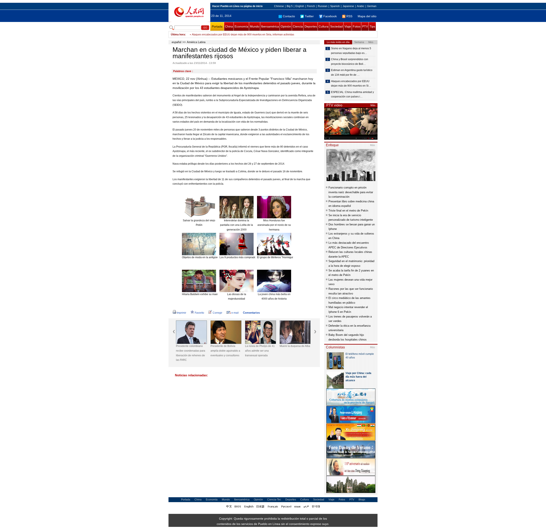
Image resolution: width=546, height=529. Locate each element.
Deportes (311, 26)
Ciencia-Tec (274, 499)
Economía (241, 26)
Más (372, 105)
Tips (372, 26)
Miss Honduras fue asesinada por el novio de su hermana (274, 225)
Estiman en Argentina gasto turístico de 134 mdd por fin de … (351, 72)
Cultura (323, 26)
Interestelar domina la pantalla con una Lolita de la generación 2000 (236, 225)
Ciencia (298, 26)
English (299, 6)
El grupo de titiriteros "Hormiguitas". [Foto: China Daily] (288, 257)
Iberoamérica (270, 26)
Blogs (362, 499)
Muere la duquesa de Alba (295, 346)
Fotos (356, 26)
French (311, 6)
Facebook (330, 16)
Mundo (254, 26)
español (176, 42)
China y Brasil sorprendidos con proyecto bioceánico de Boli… (349, 61)
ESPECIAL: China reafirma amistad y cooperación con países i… (352, 94)
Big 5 (290, 6)
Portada (217, 26)
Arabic (360, 6)
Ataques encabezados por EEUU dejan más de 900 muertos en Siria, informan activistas (243, 33)
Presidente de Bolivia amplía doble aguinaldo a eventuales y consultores (225, 351)
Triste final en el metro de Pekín (348, 210)
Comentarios (251, 312)
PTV (365, 26)
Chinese (279, 6)
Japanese (348, 6)
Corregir (217, 312)
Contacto (289, 16)
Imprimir (181, 312)
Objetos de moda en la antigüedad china (205, 257)
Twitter (309, 16)
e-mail (235, 312)
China (229, 26)
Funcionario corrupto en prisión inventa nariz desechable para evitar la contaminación (350, 192)
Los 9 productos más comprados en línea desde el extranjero (254, 257)
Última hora (178, 34)
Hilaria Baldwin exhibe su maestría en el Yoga (208, 294)
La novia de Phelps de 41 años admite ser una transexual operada (260, 351)
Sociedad (336, 26)
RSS (349, 16)
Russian (322, 6)
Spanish (335, 6)
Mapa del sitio (367, 16)
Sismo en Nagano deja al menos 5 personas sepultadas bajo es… (351, 51)
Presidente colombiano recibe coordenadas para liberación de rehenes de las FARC (190, 353)
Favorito (199, 312)
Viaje (347, 26)
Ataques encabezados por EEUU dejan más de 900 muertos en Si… (351, 83)
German (371, 6)
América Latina (196, 42)
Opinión (286, 26)
